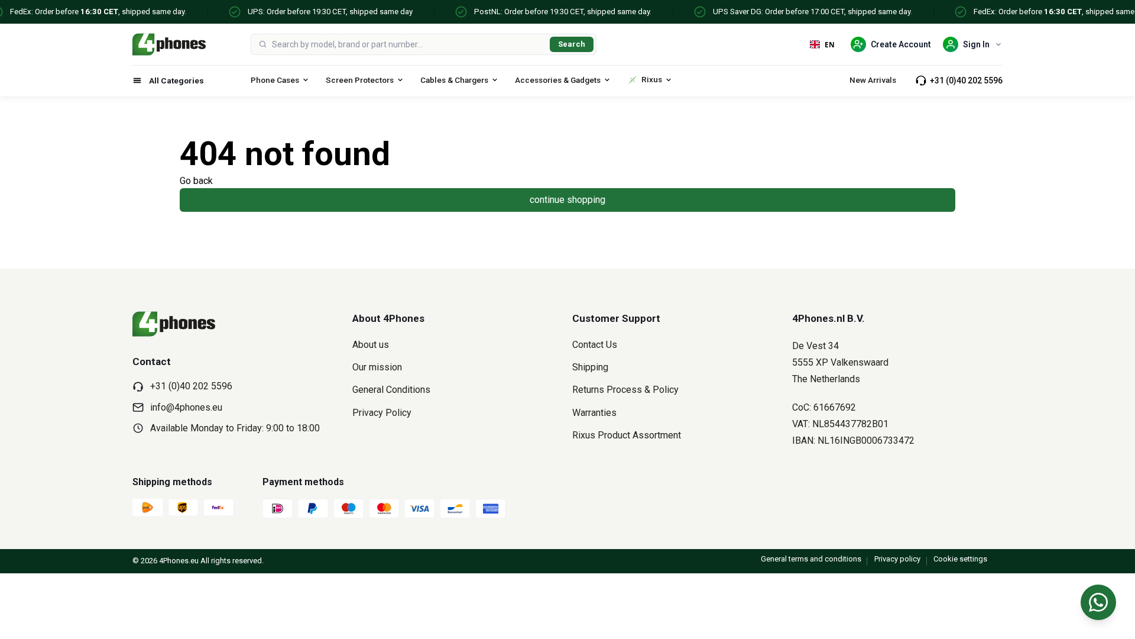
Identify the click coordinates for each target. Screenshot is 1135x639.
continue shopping (567, 199)
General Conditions (391, 389)
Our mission (377, 367)
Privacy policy (897, 558)
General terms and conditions (811, 558)
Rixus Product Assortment (626, 435)
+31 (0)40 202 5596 (966, 80)
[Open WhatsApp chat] (1098, 602)
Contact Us (594, 344)
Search (571, 44)
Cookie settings (960, 558)
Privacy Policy (381, 412)
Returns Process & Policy (625, 389)
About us (370, 344)
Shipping (590, 367)
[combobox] (408, 44)
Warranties (594, 412)
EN (830, 44)
